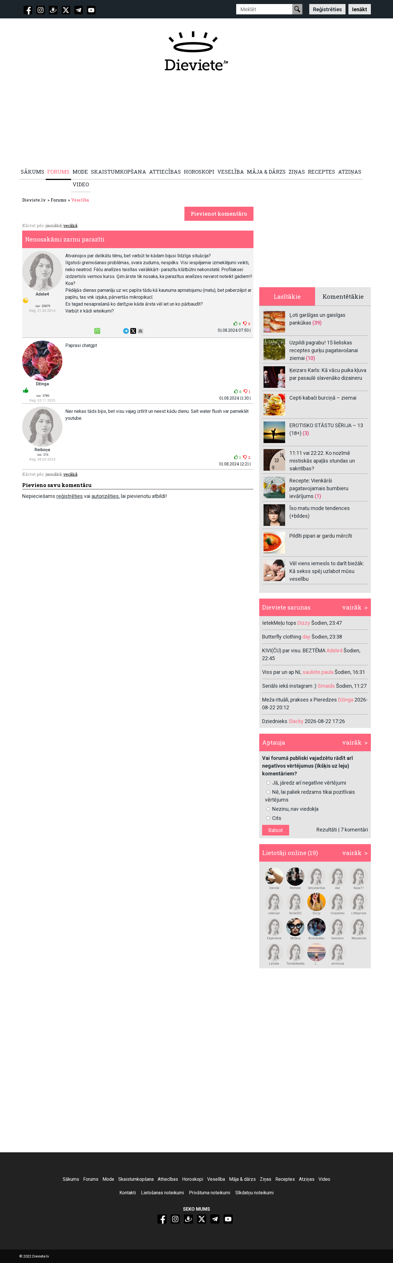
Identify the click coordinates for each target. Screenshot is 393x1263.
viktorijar (274, 913)
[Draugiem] (53, 10)
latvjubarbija (316, 888)
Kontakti (127, 1192)
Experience (274, 938)
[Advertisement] (193, 120)
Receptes (285, 1179)
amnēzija (337, 963)
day (337, 888)
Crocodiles (338, 913)
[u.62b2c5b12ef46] (274, 952)
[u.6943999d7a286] (359, 927)
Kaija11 (359, 888)
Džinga (42, 384)
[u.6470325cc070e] (359, 902)
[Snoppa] (316, 952)
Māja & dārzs (242, 1179)
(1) (318, 496)
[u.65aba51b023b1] (274, 927)
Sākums (71, 1179)
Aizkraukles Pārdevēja (316, 938)
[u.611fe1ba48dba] (295, 927)
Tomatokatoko (295, 963)
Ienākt (359, 9)
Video (324, 1179)
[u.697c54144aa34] (338, 927)
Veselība (80, 200)
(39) (317, 323)
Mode (108, 1179)
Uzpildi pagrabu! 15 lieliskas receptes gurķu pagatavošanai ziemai (323, 350)
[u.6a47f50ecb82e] (295, 952)
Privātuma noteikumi (209, 1192)
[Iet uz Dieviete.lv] (196, 50)
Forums (58, 200)
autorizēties (105, 496)
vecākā (70, 225)
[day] (338, 876)
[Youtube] (91, 10)
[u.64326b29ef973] (316, 876)
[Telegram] (78, 10)
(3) (306, 433)
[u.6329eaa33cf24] (338, 952)
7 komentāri (354, 830)
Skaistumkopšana (136, 1179)
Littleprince (358, 913)
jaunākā (53, 225)
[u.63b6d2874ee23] (338, 902)
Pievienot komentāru (219, 213)
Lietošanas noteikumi (162, 1192)
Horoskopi (192, 1179)
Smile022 (295, 913)
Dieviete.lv (34, 200)
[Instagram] (40, 10)
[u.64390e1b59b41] (316, 927)
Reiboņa (42, 449)
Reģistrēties (327, 9)
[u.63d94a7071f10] (316, 902)
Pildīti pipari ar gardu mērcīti (320, 536)
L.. (316, 963)
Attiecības (168, 1179)
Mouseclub (359, 938)
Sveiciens (337, 938)
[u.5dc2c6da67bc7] (295, 876)
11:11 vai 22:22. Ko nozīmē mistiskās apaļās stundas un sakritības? (322, 461)
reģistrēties (69, 496)
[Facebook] (28, 10)
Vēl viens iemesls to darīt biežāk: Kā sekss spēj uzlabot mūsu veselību (326, 571)
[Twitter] (66, 10)
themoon (295, 888)
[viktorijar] (274, 902)
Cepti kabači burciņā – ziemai (322, 398)
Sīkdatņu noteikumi (254, 1192)
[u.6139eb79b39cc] (274, 876)
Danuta (274, 888)
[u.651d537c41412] (359, 876)
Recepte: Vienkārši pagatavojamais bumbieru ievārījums (318, 488)
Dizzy (316, 913)
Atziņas (306, 1179)
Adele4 (42, 294)
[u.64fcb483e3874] (295, 902)
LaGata (274, 963)
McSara (295, 938)
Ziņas (265, 1179)
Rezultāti (326, 830)
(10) (310, 358)
